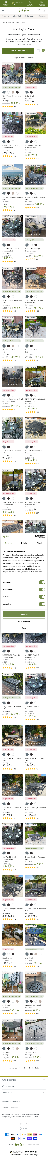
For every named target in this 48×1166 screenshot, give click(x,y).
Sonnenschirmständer (33, 1005)
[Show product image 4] (16, 81)
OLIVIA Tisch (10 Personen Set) (9, 858)
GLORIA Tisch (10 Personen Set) (32, 503)
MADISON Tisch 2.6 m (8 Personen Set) (12, 503)
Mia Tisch (6, 1052)
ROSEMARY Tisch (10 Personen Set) (11, 656)
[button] (39, 10)
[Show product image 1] (8, 81)
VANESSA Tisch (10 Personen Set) (33, 147)
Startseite (5, 22)
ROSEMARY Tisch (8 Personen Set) (10, 250)
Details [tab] (24, 543)
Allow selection (24, 621)
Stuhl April (6, 1005)
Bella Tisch (29, 96)
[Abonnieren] (43, 1107)
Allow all (24, 614)
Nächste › (36, 1068)
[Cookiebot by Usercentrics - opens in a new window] (35, 536)
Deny (24, 628)
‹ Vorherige (12, 1068)
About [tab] (39, 543)
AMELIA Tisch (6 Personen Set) (32, 708)
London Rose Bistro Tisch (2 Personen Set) (12, 400)
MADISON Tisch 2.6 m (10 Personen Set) (35, 400)
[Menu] (4, 10)
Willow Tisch (30, 1052)
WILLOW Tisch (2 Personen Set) (32, 250)
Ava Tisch (29, 958)
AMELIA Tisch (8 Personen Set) (32, 656)
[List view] (38, 50)
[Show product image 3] (13, 81)
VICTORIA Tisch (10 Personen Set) (33, 452)
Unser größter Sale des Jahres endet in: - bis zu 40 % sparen (24, 3)
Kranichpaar (7, 958)
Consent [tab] (8, 543)
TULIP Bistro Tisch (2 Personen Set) (34, 301)
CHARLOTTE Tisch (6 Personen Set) (11, 147)
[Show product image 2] (11, 81)
